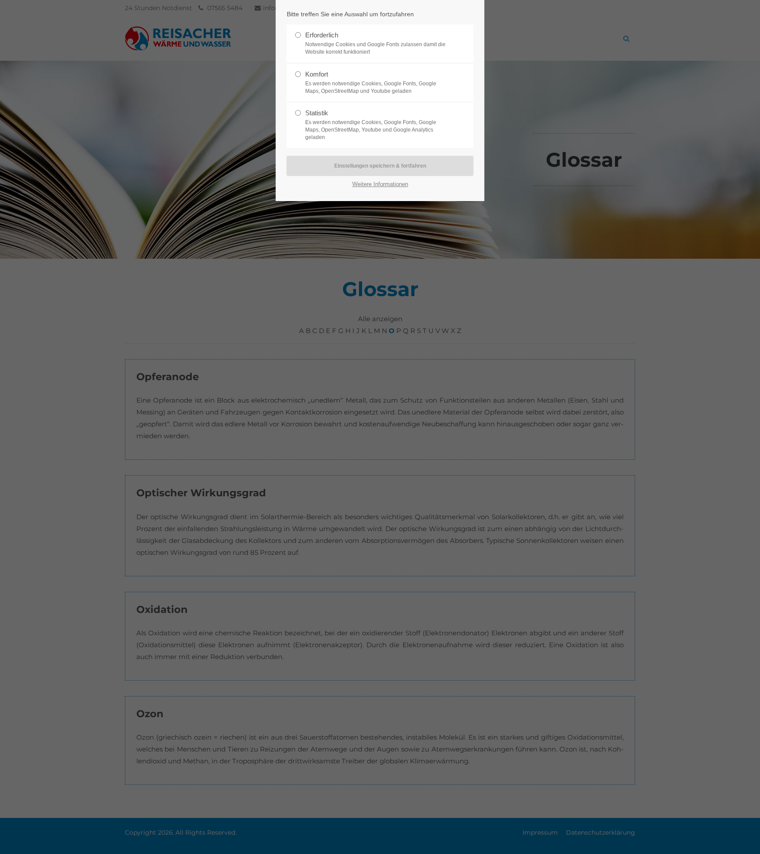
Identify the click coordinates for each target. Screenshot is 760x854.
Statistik (370, 124)
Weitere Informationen (380, 184)
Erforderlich (375, 43)
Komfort (370, 82)
